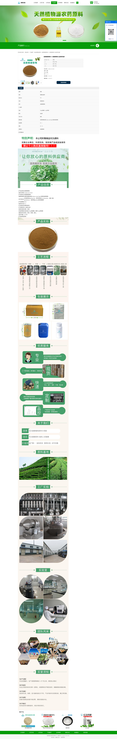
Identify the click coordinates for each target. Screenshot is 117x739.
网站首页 (27, 52)
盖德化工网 (57, 737)
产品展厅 (54, 2)
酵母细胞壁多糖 (28, 727)
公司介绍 (42, 2)
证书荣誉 (60, 2)
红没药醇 (87, 727)
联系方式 (66, 2)
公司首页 (36, 2)
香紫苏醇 (67, 727)
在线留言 (72, 2)
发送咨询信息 (63, 82)
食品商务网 (63, 737)
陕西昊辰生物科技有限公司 (52, 735)
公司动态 (48, 2)
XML (68, 735)
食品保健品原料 (37, 52)
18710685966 (96, 3)
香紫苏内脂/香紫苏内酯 (48, 727)
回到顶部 (85, 732)
